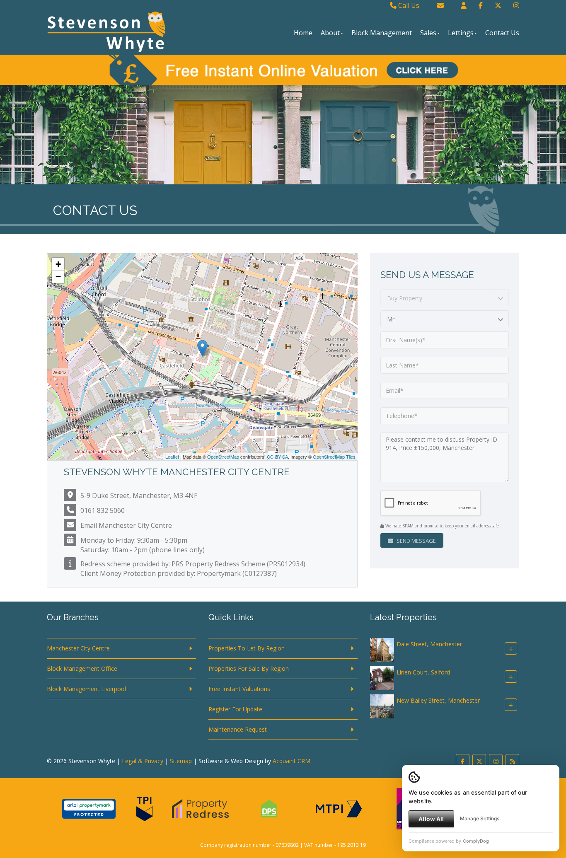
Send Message (415, 540)
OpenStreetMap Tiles (334, 456)
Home (303, 32)
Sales (428, 32)
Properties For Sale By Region (248, 668)
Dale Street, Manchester (429, 644)
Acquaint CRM (291, 761)
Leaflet (172, 456)
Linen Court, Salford (423, 672)
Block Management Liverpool (86, 689)
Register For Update (235, 709)
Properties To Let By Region (246, 648)
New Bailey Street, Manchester (438, 700)
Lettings (461, 32)
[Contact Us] (464, 5)
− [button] (58, 276)
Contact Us (502, 32)
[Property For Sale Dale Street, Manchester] (382, 649)
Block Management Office (82, 668)
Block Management (381, 32)
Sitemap (181, 761)
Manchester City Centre (78, 648)
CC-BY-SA (277, 456)
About (330, 32)
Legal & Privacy (142, 761)
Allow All (431, 818)
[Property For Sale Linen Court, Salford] (382, 678)
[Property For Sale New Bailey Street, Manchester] (382, 706)
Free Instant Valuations (239, 689)
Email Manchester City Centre (126, 525)
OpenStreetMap (223, 456)
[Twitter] (498, 5)
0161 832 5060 (102, 510)
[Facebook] (481, 5)
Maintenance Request (237, 729)
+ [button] (58, 264)
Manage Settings (479, 818)
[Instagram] (516, 5)
